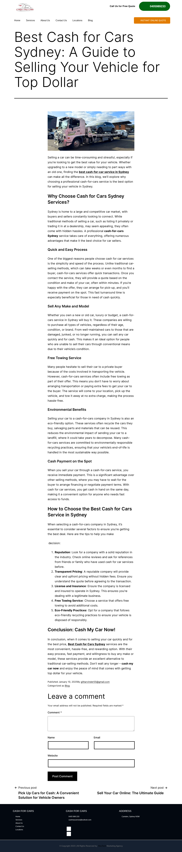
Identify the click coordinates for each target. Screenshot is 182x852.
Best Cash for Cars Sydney (86, 644)
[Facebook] (69, 829)
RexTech (102, 846)
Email (97, 737)
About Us (45, 20)
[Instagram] (69, 834)
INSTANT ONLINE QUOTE (153, 20)
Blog (90, 20)
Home (17, 20)
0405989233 (158, 6)
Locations (77, 20)
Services (30, 20)
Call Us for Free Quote (122, 6)
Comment (55, 712)
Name (51, 737)
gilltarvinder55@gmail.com (95, 681)
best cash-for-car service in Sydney (104, 172)
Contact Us (61, 20)
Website (53, 755)
